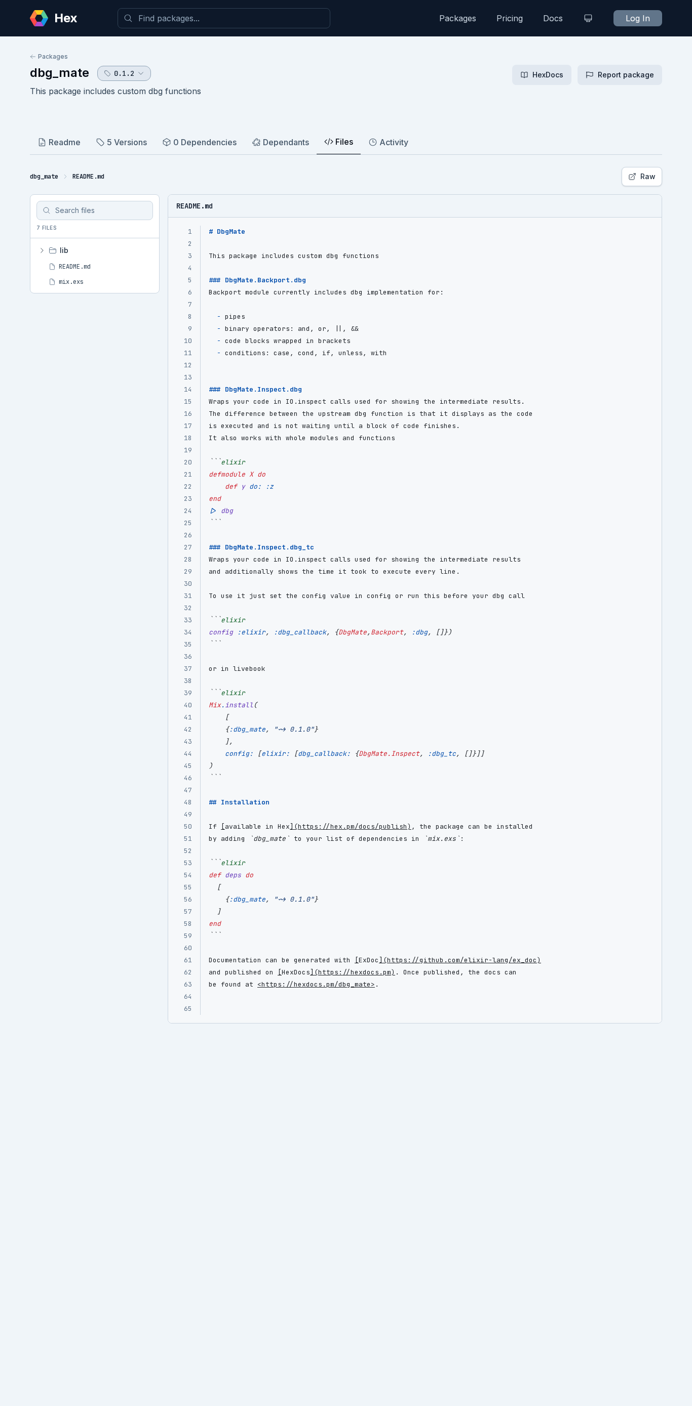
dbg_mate (59, 72)
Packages (457, 18)
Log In (638, 18)
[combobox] (224, 18)
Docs (553, 18)
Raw (648, 176)
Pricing (509, 18)
